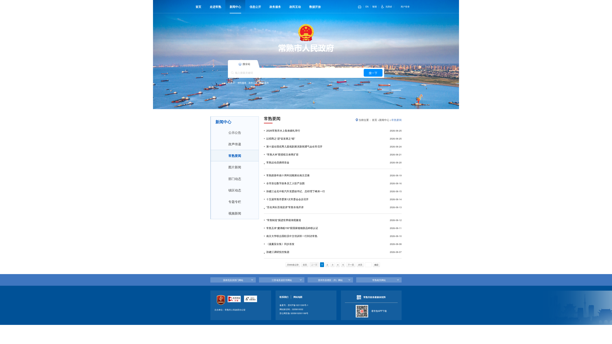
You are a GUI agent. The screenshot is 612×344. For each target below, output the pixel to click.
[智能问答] (360, 7)
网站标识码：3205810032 (291, 309)
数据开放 (315, 7)
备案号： (294, 305)
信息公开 (255, 7)
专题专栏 (234, 201)
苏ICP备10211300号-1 (298, 305)
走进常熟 (215, 7)
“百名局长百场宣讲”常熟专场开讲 (285, 207)
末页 (360, 264)
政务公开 (253, 82)
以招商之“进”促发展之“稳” (280, 138)
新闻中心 (235, 7)
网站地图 (297, 296)
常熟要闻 (234, 155)
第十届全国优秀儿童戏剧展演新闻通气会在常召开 (294, 146)
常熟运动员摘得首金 (277, 162)
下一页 (351, 264)
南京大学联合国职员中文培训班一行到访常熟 (291, 236)
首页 (198, 7)
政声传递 (234, 144)
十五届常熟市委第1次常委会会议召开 (287, 199)
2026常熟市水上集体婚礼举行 (283, 130)
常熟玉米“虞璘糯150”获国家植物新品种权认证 (292, 228)
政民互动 (295, 7)
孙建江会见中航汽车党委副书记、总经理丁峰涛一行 (295, 191)
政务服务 (275, 7)
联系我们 (284, 296)
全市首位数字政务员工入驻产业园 (285, 183)
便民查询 (264, 82)
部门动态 (234, 178)
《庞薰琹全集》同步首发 (280, 244)
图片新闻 (234, 167)
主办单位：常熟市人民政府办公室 (229, 309)
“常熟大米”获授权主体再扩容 (282, 154)
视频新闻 (234, 213)
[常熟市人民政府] (306, 37)
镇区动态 (234, 190)
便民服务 (241, 82)
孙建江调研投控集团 (277, 252)
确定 (376, 264)
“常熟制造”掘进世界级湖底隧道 (283, 220)
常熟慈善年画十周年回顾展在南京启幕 (288, 175)
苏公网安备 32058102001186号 (294, 313)
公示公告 (234, 132)
